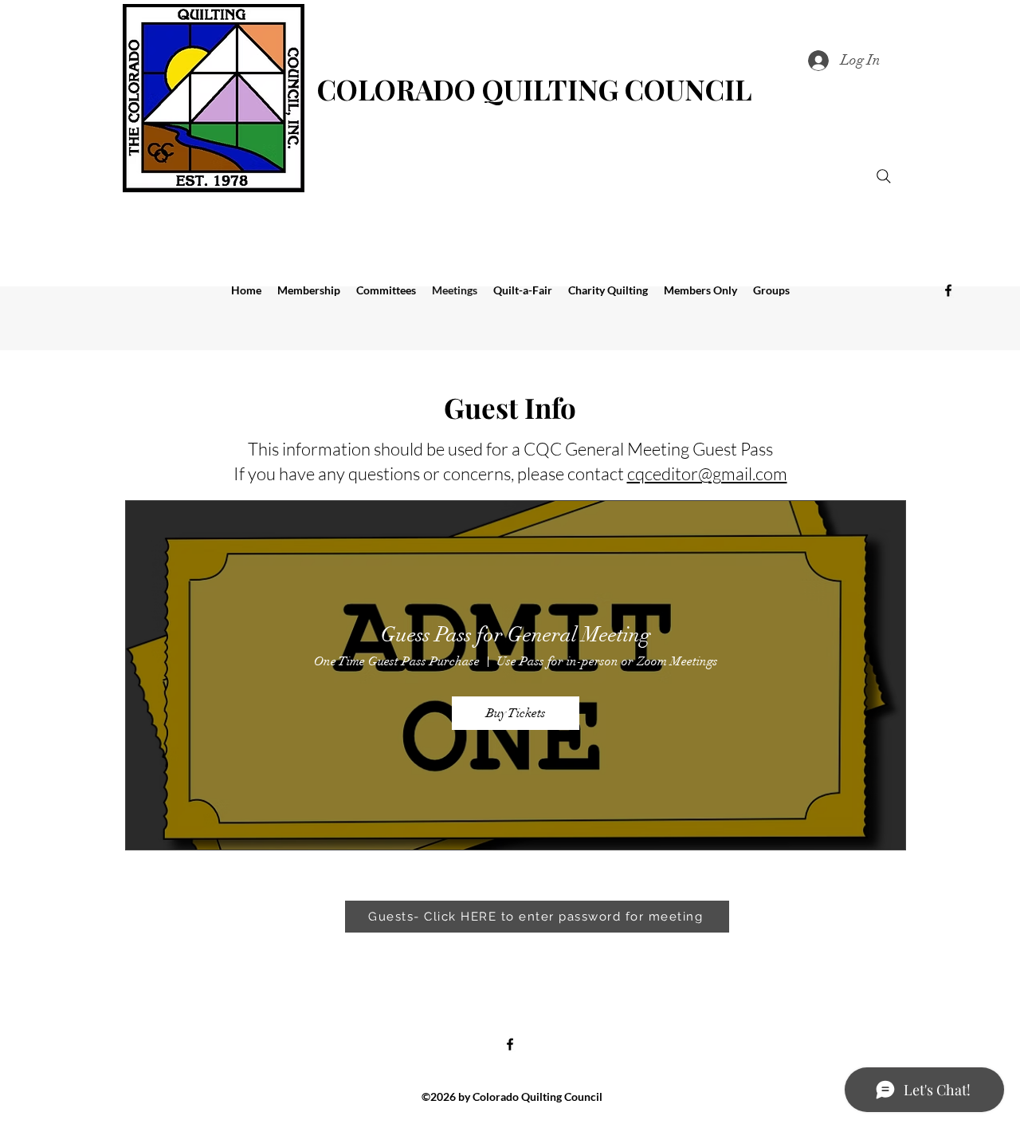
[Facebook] (948, 290)
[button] (608, 290)
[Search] (883, 176)
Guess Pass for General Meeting (516, 635)
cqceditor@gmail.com (707, 473)
